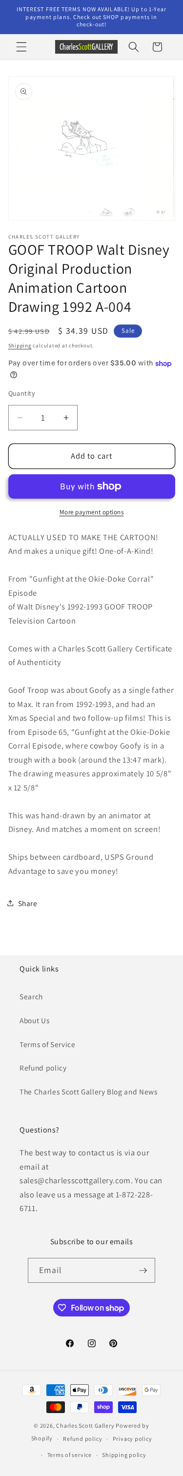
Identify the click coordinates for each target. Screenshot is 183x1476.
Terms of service (69, 1454)
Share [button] (28, 903)
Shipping (20, 345)
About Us (34, 1020)
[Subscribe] (143, 1270)
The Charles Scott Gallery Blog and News (89, 1091)
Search (31, 996)
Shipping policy (124, 1454)
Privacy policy (132, 1438)
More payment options (92, 512)
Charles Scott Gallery (85, 1425)
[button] (21, 47)
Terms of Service (48, 1044)
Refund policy (43, 1067)
